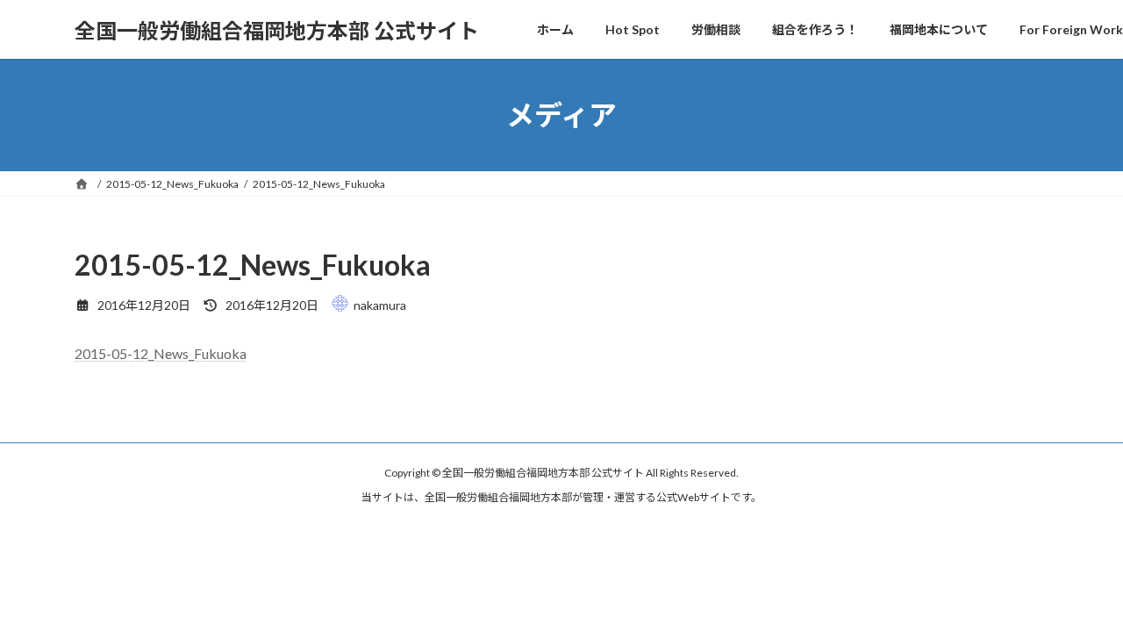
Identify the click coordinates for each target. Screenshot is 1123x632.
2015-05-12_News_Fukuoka (161, 353)
